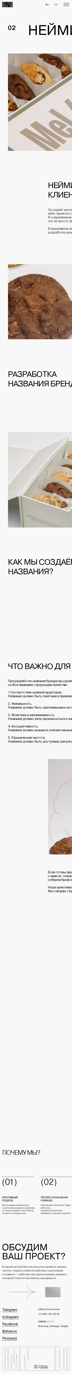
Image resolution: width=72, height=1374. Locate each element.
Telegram (9, 1310)
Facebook (10, 1324)
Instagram (10, 1317)
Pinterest (9, 1338)
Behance (9, 1331)
